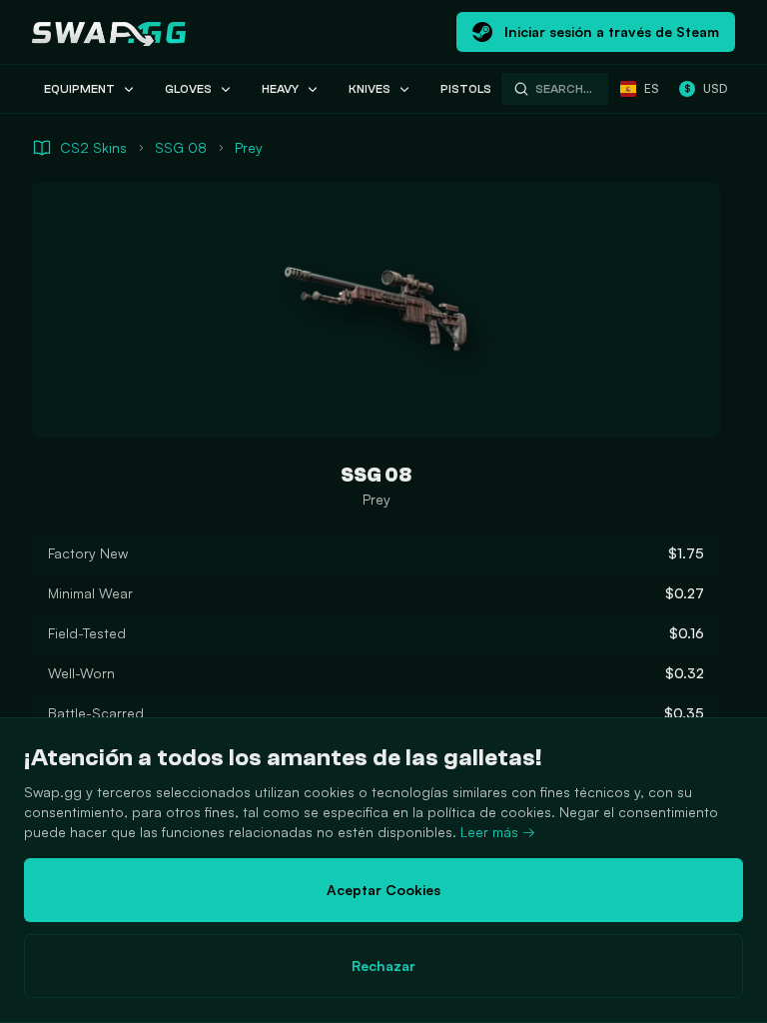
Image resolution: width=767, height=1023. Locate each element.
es (651, 88)
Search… (563, 89)
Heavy (280, 89)
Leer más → (497, 831)
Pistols (465, 89)
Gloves (188, 89)
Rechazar (383, 965)
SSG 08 (181, 147)
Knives (369, 89)
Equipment (79, 89)
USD (705, 88)
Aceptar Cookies (383, 889)
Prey (249, 147)
